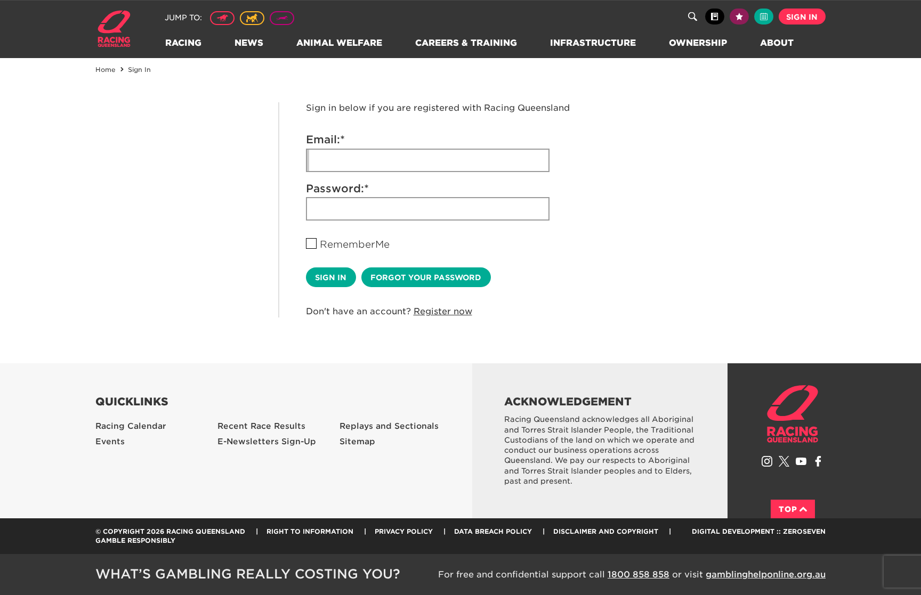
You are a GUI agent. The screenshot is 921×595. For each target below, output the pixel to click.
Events (110, 441)
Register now (443, 311)
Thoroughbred (222, 18)
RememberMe (355, 244)
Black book (714, 17)
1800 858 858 (638, 574)
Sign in (802, 17)
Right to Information (309, 531)
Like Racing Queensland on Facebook (818, 461)
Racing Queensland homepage (792, 414)
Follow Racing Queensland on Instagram (767, 461)
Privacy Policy (404, 531)
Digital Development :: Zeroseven (759, 531)
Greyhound (282, 18)
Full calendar (763, 17)
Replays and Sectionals (389, 426)
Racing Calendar (130, 426)
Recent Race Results (261, 426)
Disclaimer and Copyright (605, 531)
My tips (739, 17)
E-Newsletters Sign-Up (266, 441)
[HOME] (118, 30)
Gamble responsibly (135, 540)
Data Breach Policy (493, 531)
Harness (252, 18)
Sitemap (357, 441)
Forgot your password (425, 277)
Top (788, 509)
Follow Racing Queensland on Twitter (784, 461)
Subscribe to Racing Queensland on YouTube (801, 461)
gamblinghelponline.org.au (766, 574)
